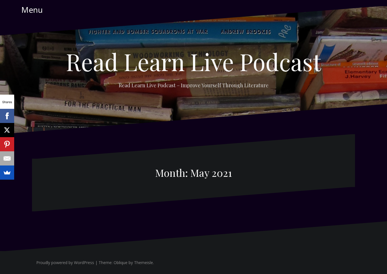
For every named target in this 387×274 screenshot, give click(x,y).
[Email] (7, 158)
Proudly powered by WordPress (65, 262)
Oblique (120, 262)
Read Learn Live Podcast (193, 61)
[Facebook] (7, 116)
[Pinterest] (7, 144)
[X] (7, 130)
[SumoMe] (7, 172)
